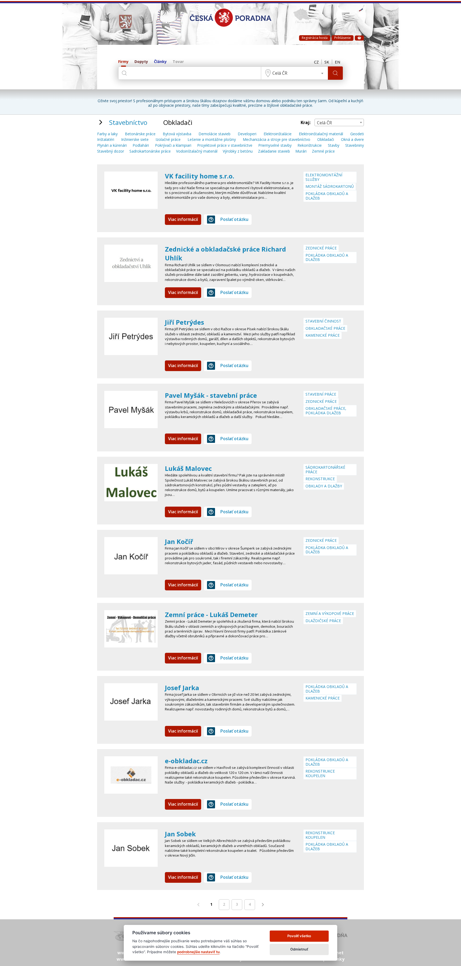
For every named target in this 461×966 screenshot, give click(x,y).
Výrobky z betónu (238, 151)
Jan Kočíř (179, 541)
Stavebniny (354, 145)
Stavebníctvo (128, 122)
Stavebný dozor (110, 151)
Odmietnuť (299, 949)
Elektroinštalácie (278, 134)
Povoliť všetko (299, 936)
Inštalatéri (105, 139)
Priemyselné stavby (275, 145)
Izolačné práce (168, 139)
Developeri (247, 134)
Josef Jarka (182, 687)
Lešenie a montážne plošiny (212, 139)
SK (326, 61)
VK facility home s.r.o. (199, 176)
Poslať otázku (234, 219)
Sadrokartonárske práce (150, 151)
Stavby (333, 145)
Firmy (123, 61)
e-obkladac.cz (186, 760)
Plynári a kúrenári (112, 145)
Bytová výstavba (177, 134)
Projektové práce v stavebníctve (224, 145)
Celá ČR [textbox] (279, 73)
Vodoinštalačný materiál (196, 151)
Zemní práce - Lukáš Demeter (211, 614)
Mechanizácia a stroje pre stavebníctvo (276, 139)
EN (337, 61)
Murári (301, 151)
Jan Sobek (180, 833)
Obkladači (325, 139)
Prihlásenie (342, 37)
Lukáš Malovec (188, 468)
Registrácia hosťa (315, 37)
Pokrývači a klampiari (173, 145)
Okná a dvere (352, 139)
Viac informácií (183, 219)
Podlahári (141, 145)
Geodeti (357, 134)
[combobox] (294, 73)
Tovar (178, 61)
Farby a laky (107, 134)
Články (160, 61)
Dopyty (141, 61)
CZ (316, 61)
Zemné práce (323, 151)
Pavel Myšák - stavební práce (211, 395)
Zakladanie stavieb (274, 151)
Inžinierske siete (135, 139)
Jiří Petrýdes (184, 322)
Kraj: (306, 122)
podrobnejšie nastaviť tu (198, 952)
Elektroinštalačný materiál (321, 134)
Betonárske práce (140, 134)
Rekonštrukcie (309, 145)
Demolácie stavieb (214, 134)
